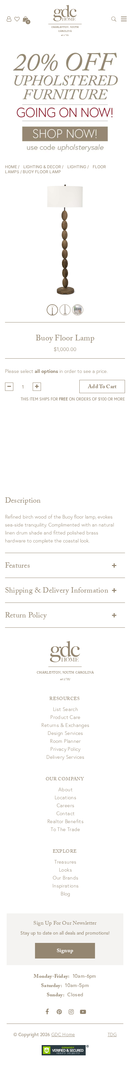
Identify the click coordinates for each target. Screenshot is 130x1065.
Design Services (65, 733)
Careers (66, 805)
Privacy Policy (65, 749)
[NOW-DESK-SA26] (65, 101)
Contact (65, 813)
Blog (65, 893)
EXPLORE (65, 852)
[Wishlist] (17, 19)
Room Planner (65, 741)
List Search (65, 709)
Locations (65, 797)
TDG (112, 1034)
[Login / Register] (9, 19)
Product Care (65, 717)
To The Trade (65, 829)
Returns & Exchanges (65, 725)
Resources (64, 699)
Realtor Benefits (65, 821)
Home (11, 166)
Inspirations (65, 885)
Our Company (65, 780)
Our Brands (66, 878)
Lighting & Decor (42, 166)
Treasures (65, 862)
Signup (65, 951)
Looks (65, 870)
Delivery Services (65, 757)
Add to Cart (102, 387)
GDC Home (63, 1034)
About (65, 789)
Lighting (76, 166)
